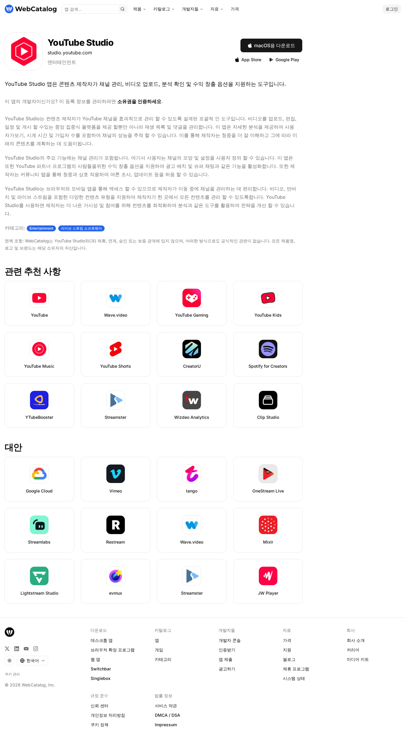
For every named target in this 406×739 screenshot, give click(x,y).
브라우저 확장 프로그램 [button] (113, 649)
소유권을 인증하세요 (139, 101)
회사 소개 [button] (356, 640)
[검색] (122, 8)
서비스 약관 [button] (166, 705)
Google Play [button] (287, 59)
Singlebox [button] (101, 678)
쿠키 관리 (12, 674)
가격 (235, 8)
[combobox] (32, 660)
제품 (137, 8)
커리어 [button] (353, 649)
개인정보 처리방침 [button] (108, 715)
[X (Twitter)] (7, 648)
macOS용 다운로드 (274, 45)
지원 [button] (287, 649)
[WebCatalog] (9, 632)
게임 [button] (159, 649)
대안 (13, 447)
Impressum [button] (166, 724)
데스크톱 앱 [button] (102, 640)
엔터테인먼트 (62, 62)
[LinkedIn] (16, 648)
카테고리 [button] (163, 659)
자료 (214, 8)
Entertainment (41, 228)
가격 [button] (287, 640)
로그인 (391, 8)
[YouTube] (26, 648)
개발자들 (190, 8)
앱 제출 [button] (225, 659)
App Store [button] (251, 59)
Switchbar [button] (101, 668)
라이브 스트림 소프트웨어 (81, 228)
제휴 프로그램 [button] (296, 668)
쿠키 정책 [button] (99, 724)
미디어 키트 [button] (358, 659)
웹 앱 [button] (95, 659)
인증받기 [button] (227, 649)
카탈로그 (161, 8)
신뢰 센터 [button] (99, 705)
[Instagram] (35, 648)
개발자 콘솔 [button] (230, 640)
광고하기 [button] (227, 668)
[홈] (30, 9)
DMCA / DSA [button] (167, 715)
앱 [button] (157, 640)
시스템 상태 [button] (294, 678)
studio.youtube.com (70, 53)
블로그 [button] (289, 659)
